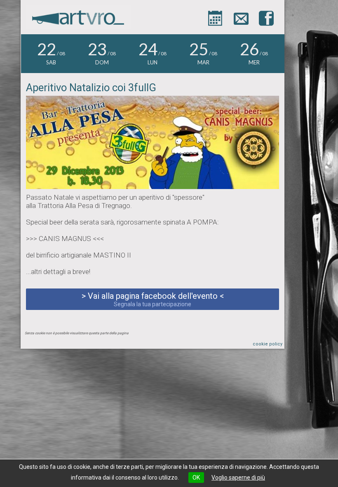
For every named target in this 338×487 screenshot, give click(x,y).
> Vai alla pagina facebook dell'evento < (153, 299)
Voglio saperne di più (238, 477)
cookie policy (267, 344)
